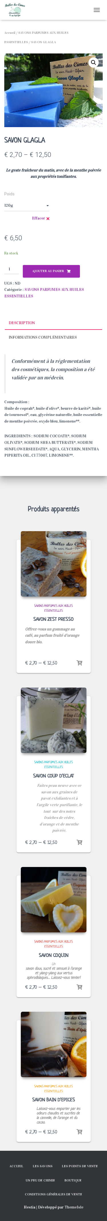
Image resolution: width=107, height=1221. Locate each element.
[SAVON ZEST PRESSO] (53, 564)
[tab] (53, 323)
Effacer (38, 218)
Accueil (9, 33)
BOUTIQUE (73, 1180)
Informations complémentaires (43, 337)
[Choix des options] (79, 663)
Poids (9, 194)
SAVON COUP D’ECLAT (53, 776)
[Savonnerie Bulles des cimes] (17, 10)
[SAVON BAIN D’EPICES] (53, 1044)
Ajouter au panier (48, 271)
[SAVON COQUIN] (53, 899)
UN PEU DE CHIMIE (40, 1180)
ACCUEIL (16, 1166)
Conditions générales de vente (53, 1194)
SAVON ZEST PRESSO (53, 619)
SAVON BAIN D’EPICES (53, 1100)
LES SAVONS (43, 1166)
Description (22, 322)
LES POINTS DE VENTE (80, 1166)
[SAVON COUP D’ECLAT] (53, 720)
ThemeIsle (73, 1207)
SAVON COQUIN (53, 955)
